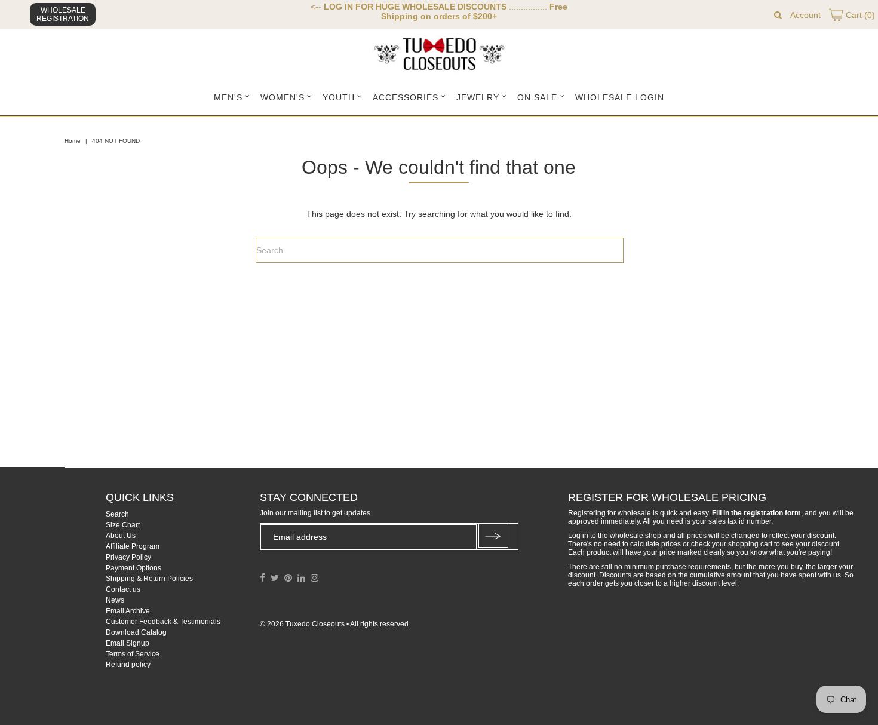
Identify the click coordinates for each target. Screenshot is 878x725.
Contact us (123, 589)
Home (73, 140)
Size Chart (123, 525)
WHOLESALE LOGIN (619, 97)
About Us (121, 536)
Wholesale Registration (62, 14)
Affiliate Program (132, 546)
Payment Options (133, 568)
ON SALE (537, 97)
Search (117, 514)
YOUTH (339, 97)
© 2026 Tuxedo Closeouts (302, 624)
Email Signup (127, 643)
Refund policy (128, 665)
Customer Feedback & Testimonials (163, 622)
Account (805, 15)
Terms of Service (132, 654)
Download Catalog (136, 632)
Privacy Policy (128, 557)
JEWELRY (477, 97)
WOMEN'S (282, 97)
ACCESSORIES (405, 97)
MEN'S (228, 97)
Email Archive (128, 611)
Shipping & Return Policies (149, 579)
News (115, 600)
